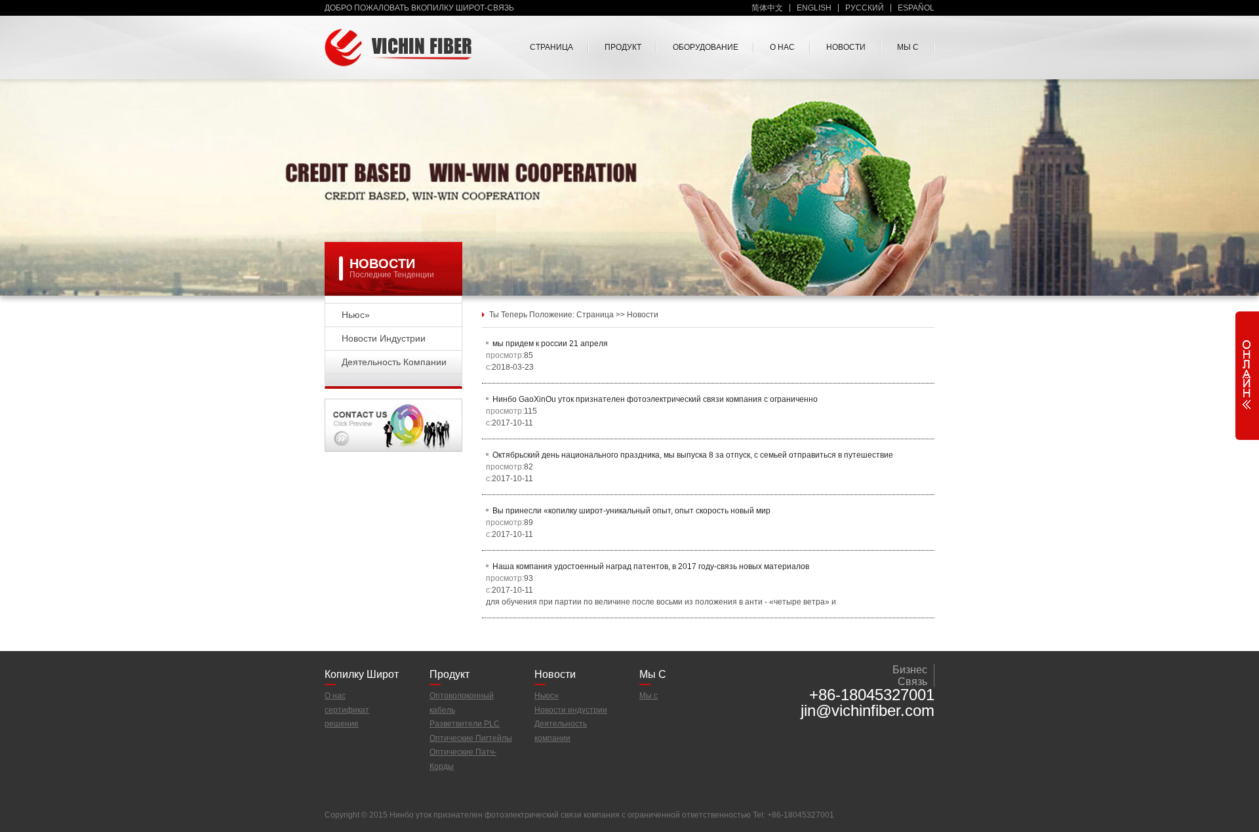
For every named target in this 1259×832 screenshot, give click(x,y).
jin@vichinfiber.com (867, 711)
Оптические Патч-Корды (463, 759)
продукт (623, 47)
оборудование (705, 47)
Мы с (908, 47)
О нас (782, 47)
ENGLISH (814, 8)
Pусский (864, 8)
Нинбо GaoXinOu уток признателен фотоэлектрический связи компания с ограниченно (655, 399)
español (916, 8)
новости (846, 47)
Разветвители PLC (465, 723)
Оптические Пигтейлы (471, 738)
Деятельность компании (394, 362)
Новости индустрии (384, 338)
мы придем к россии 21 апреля (550, 343)
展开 (1247, 372)
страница (551, 47)
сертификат (347, 710)
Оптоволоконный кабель (462, 703)
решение (342, 723)
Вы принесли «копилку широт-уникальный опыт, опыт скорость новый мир (631, 510)
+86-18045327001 (871, 695)
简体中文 (767, 8)
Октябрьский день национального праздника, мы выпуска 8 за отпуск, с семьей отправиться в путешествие (692, 455)
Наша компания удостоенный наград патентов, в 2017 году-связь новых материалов (650, 566)
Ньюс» (356, 314)
